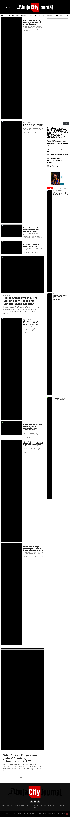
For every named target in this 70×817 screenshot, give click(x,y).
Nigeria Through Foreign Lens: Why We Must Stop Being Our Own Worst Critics (56, 129)
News (13, 15)
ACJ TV (8, 15)
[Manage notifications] (67, 814)
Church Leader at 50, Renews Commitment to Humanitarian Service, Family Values (57, 131)
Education (50, 15)
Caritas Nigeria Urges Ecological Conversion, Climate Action (55, 135)
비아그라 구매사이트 (51, 158)
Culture (30, 15)
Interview (35, 19)
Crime (17, 15)
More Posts (23, 777)
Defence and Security (39, 15)
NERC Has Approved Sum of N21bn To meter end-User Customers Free (57, 149)
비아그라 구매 (50, 165)
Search (48, 121)
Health (28, 19)
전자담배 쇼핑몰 (50, 148)
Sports (41, 19)
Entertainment (59, 15)
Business (23, 15)
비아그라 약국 (50, 154)
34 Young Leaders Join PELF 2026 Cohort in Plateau (57, 133)
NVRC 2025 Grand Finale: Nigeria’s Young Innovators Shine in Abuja (57, 143)
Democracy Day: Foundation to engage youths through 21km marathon (56, 137)
